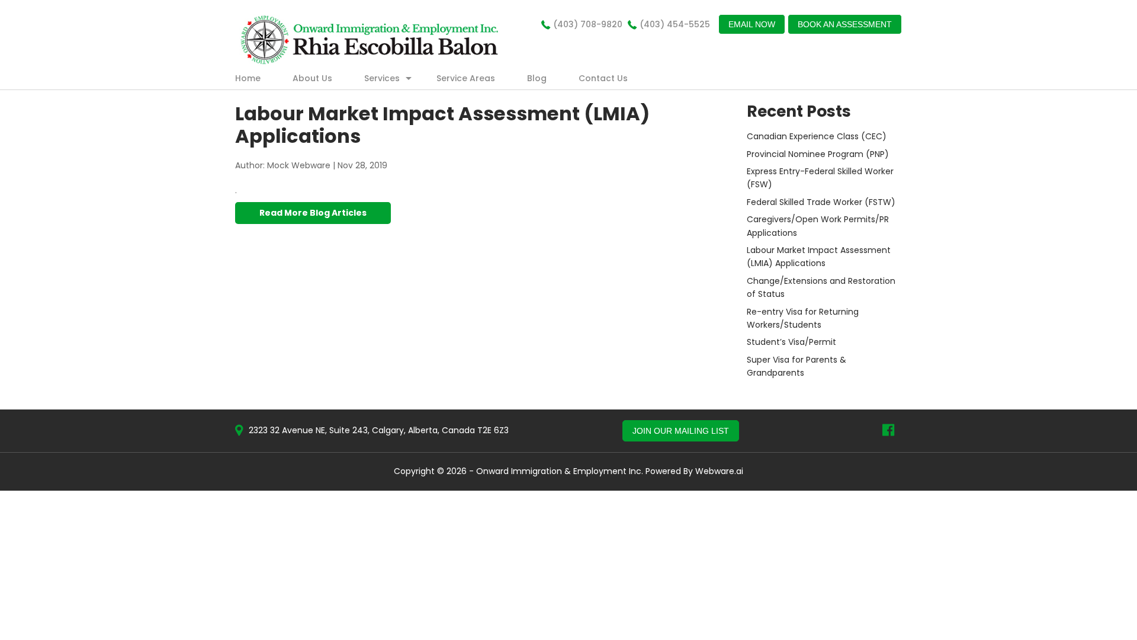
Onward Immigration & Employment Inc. (559, 471)
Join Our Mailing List (680, 431)
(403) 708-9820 (587, 24)
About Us (312, 78)
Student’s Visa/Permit (791, 342)
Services (382, 78)
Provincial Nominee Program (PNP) (818, 154)
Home (248, 78)
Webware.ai (719, 471)
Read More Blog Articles (313, 213)
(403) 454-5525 (675, 24)
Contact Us (603, 78)
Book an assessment (845, 24)
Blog (537, 78)
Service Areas (465, 78)
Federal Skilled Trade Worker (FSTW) (821, 202)
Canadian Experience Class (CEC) (817, 136)
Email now (751, 24)
